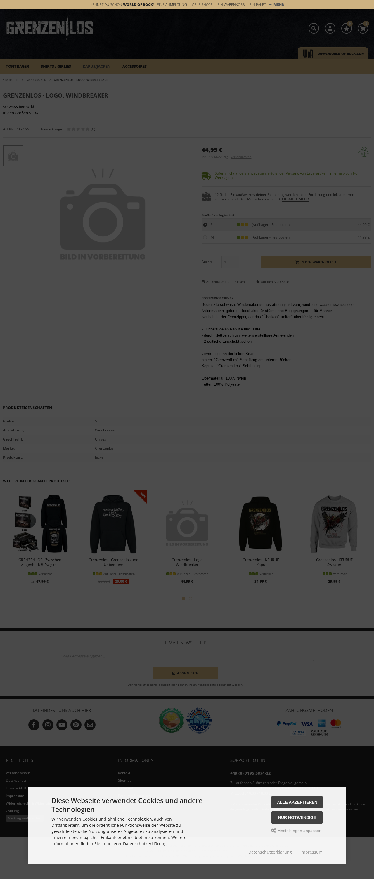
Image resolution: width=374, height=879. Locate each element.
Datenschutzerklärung (270, 852)
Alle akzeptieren (297, 802)
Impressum (311, 852)
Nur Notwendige (297, 817)
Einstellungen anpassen (298, 830)
